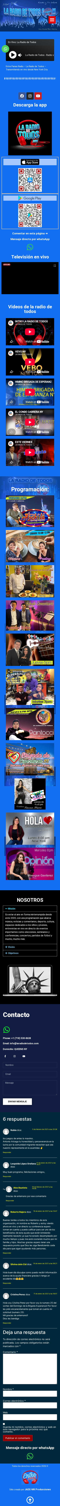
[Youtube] (38, 96)
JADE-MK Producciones (38, 1489)
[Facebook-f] (5, 1056)
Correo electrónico (14, 1401)
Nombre (8, 1389)
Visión (11, 947)
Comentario (10, 1352)
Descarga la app (30, 105)
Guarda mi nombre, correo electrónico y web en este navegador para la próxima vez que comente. (29, 1429)
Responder (7, 1152)
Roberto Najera (18, 1212)
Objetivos (13, 953)
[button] (52, 19)
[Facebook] (22, 96)
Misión (11, 908)
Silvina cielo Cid (18, 1264)
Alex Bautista (20, 1187)
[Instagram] (30, 96)
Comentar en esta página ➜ (30, 233)
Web (5, 1412)
